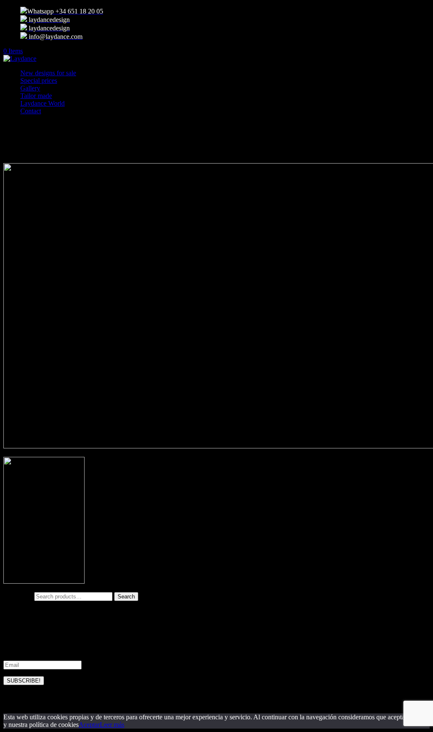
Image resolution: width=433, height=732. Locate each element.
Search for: (18, 596)
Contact (30, 111)
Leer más (112, 724)
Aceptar (89, 724)
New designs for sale (48, 72)
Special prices (38, 80)
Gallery (30, 88)
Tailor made (36, 95)
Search (126, 596)
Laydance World (42, 103)
